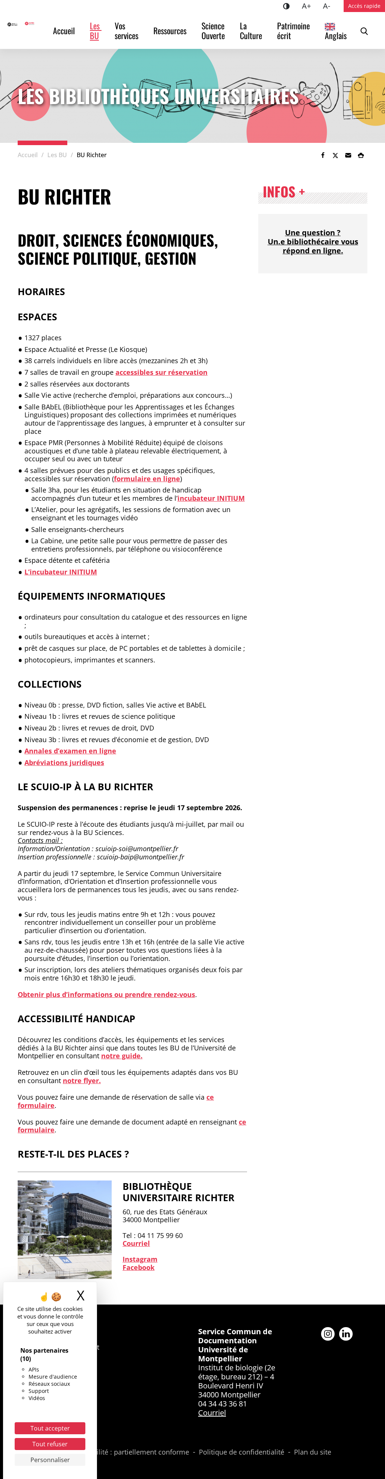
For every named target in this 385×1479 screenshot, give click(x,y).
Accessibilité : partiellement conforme (129, 1452)
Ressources (169, 30)
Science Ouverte (214, 30)
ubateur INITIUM (216, 498)
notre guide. (121, 1055)
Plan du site (312, 1452)
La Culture (251, 30)
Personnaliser (50, 1460)
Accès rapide (364, 5)
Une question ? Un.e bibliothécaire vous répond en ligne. (313, 241)
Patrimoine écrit (294, 30)
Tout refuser (50, 1444)
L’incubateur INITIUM (60, 571)
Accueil (64, 30)
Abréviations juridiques (64, 762)
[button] (348, 155)
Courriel (136, 1243)
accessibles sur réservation (161, 372)
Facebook (139, 1267)
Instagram (140, 1259)
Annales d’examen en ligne (70, 750)
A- (329, 5)
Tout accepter (50, 1428)
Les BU (96, 30)
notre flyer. (82, 1080)
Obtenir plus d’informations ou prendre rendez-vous (106, 994)
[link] (322, 155)
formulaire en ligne (147, 478)
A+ (309, 5)
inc (182, 498)
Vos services (126, 30)
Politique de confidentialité (241, 1452)
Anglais (336, 35)
